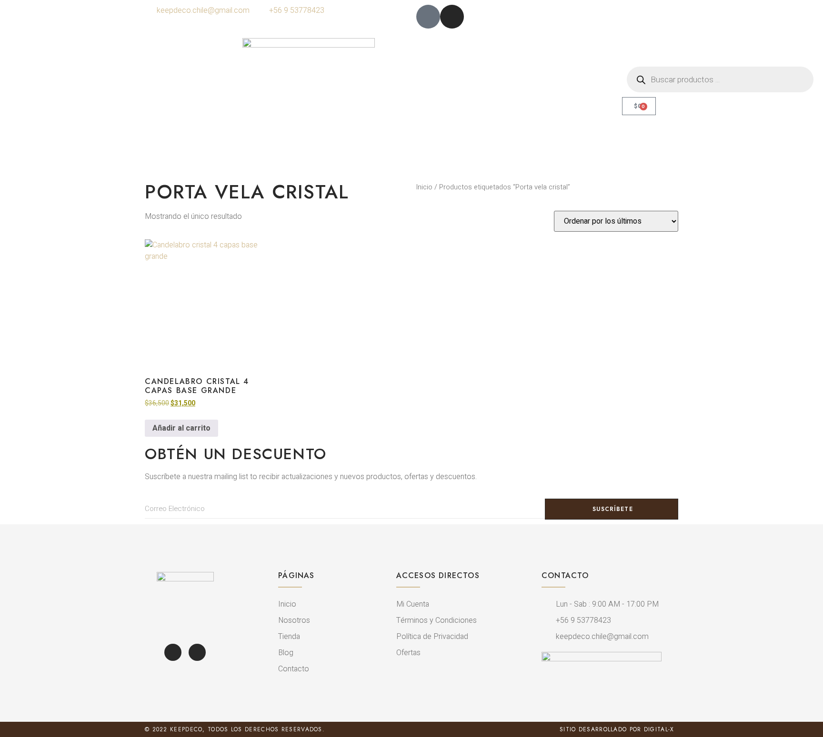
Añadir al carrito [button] (181, 428)
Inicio (424, 187)
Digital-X (659, 729)
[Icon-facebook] (428, 17)
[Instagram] (452, 17)
